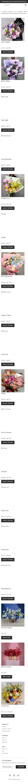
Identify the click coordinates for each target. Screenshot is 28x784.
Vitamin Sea (5, 510)
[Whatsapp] (18, 775)
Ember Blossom (6, 588)
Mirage (3, 237)
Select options (8, 52)
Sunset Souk (5, 706)
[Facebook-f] (10, 775)
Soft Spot (4, 471)
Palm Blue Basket (6, 628)
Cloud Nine (5, 549)
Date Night (4, 120)
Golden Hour (5, 198)
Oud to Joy (4, 354)
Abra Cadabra (5, 42)
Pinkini (3, 393)
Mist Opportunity (6, 276)
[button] (25, 5)
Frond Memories (6, 159)
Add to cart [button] (6, 637)
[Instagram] (14, 775)
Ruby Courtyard (6, 667)
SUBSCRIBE (21, 767)
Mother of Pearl (6, 315)
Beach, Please (5, 81)
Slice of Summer (6, 432)
